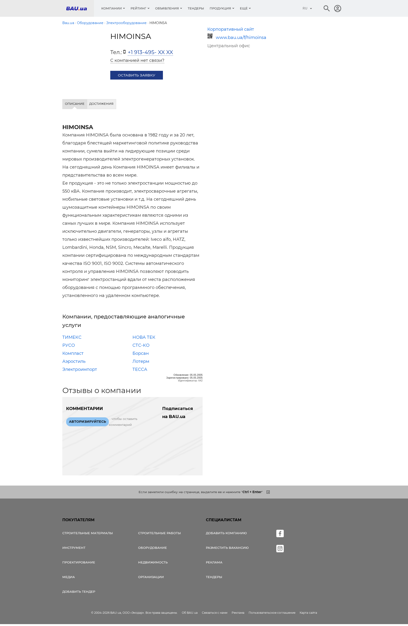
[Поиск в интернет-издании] (327, 8)
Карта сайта (308, 612)
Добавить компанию (226, 533)
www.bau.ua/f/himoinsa (241, 37)
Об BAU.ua (190, 612)
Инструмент (73, 548)
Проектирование (78, 562)
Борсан (140, 353)
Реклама (214, 562)
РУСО (68, 345)
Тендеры (196, 8)
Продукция (220, 8)
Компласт (73, 353)
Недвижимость (153, 562)
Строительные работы (159, 533)
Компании (111, 8)
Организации (151, 577)
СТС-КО (140, 345)
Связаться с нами (214, 612)
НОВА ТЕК (143, 337)
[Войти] (337, 8)
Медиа (68, 577)
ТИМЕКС (71, 337)
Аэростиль (73, 361)
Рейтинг (138, 8)
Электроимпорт (79, 369)
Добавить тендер (78, 591)
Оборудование (152, 548)
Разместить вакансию (227, 548)
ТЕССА (139, 369)
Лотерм (140, 361)
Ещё (244, 8)
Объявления (167, 8)
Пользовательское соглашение (272, 612)
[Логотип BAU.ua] (80, 8)
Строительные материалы (87, 533)
